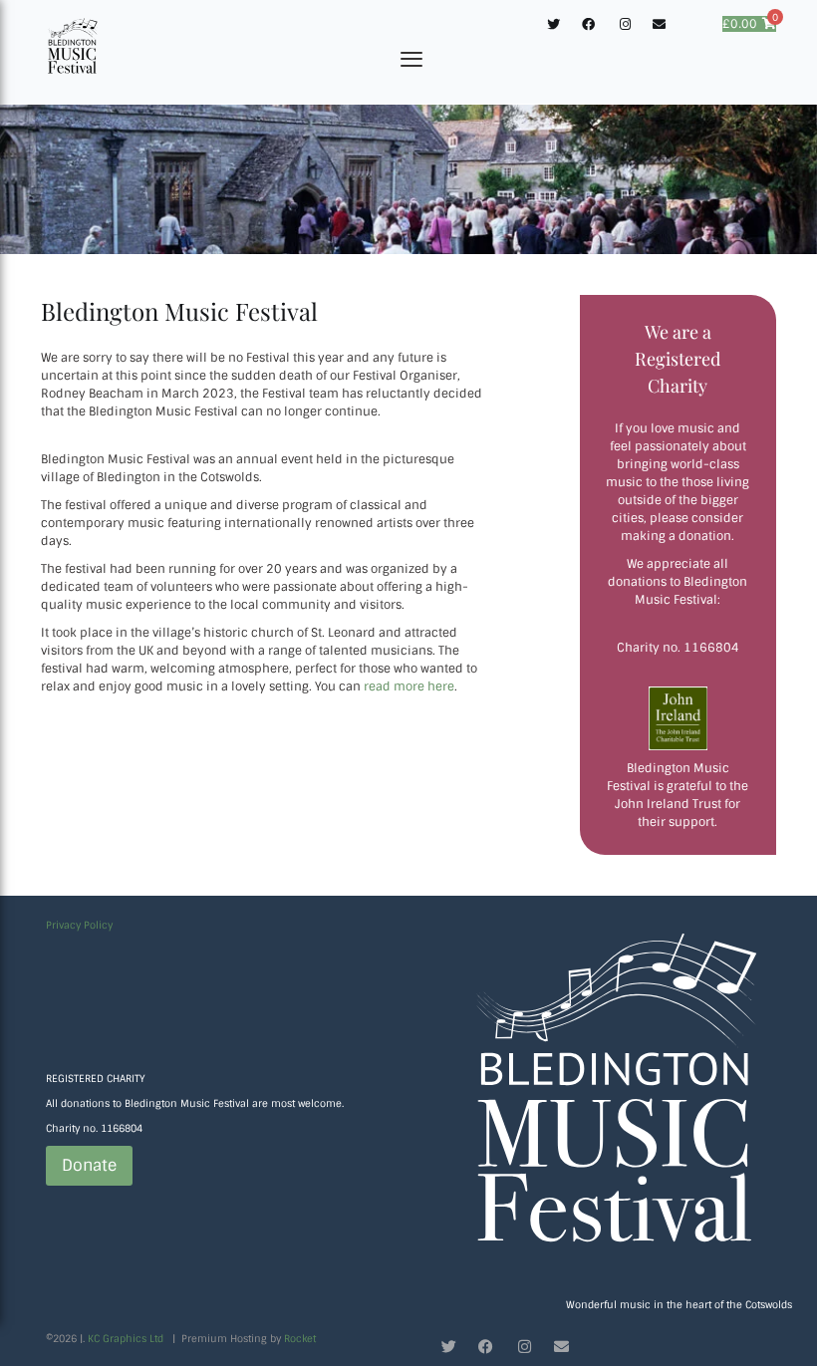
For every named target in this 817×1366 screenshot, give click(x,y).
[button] (412, 60)
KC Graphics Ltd (125, 1338)
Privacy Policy (79, 925)
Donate (89, 1165)
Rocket (300, 1338)
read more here (407, 686)
